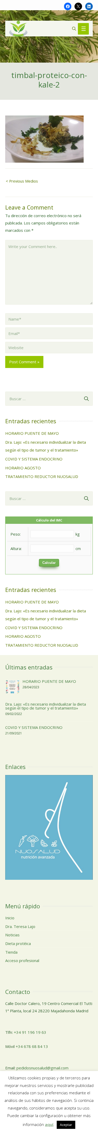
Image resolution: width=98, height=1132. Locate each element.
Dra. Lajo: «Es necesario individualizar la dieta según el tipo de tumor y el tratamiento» (45, 706)
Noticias (12, 934)
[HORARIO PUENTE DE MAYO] (12, 686)
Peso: (15, 534)
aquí (49, 1124)
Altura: (16, 548)
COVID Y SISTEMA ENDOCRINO (33, 458)
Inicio (9, 917)
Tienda (11, 952)
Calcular (49, 563)
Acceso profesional (22, 960)
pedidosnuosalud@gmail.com (42, 1067)
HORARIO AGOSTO (23, 467)
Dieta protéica (18, 943)
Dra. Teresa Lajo (20, 926)
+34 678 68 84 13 (32, 1046)
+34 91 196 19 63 (30, 1032)
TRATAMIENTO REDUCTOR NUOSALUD (41, 476)
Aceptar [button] (66, 1124)
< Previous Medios (22, 181)
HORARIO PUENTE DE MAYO (32, 433)
